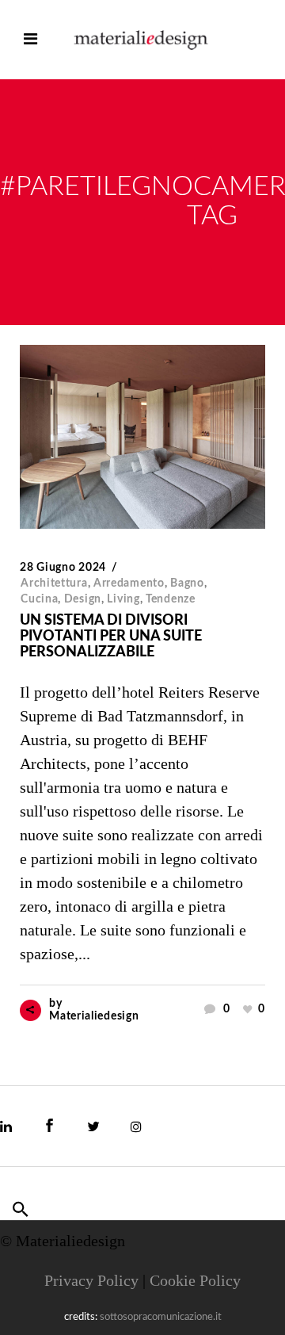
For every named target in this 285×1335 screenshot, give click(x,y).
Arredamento (129, 583)
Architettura (54, 583)
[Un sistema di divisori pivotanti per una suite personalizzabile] (142, 437)
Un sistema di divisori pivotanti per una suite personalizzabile (111, 637)
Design (82, 599)
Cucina (39, 599)
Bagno (187, 583)
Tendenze (171, 599)
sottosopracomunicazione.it (161, 1317)
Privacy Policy (91, 1280)
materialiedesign (94, 1016)
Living (123, 599)
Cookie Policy (195, 1280)
